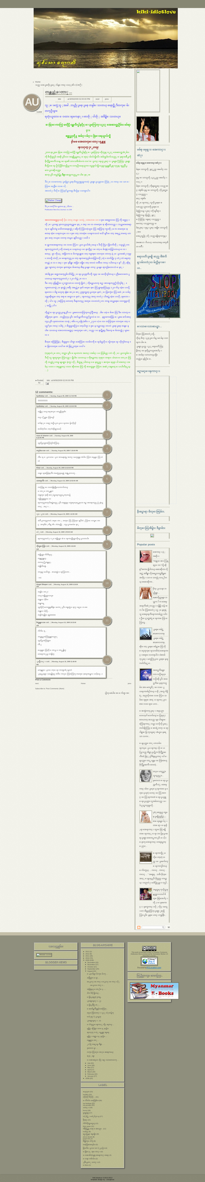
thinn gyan (87, 1126)
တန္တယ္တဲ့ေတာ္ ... (58, 92)
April (89, 1070)
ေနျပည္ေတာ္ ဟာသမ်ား (150, 743)
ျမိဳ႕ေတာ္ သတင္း (90, 1162)
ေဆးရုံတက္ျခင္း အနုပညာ (151, 711)
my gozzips (87, 1105)
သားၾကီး (40, 481)
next (97, 99)
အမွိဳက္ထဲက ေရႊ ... (93, 978)
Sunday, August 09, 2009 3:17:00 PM (64, 396)
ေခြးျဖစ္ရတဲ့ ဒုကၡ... (94, 997)
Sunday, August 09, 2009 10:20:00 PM (60, 468)
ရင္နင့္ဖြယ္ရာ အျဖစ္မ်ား (89, 1134)
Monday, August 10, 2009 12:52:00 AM (64, 481)
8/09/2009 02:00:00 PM (80, 99)
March (89, 1072)
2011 (88, 956)
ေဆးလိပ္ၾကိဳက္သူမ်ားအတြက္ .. (97, 1009)
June (89, 1065)
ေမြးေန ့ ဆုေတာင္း (91, 1152)
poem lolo (86, 1139)
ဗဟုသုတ (86, 1092)
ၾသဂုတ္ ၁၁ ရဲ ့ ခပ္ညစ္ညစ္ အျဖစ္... (99, 1032)
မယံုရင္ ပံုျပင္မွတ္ (94, 1017)
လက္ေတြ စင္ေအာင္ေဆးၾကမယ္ (100, 1052)
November (91, 964)
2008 (88, 1078)
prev (107, 99)
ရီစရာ (85, 1120)
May (89, 1067)
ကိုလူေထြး (40, 546)
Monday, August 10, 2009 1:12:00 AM (64, 514)
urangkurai (110, 1179)
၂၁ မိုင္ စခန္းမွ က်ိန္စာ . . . (96, 1044)
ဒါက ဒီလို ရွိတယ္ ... (93, 993)
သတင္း (86, 1107)
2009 (88, 960)
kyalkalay (40, 396)
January (90, 1076)
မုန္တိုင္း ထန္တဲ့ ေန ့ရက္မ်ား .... (97, 1036)
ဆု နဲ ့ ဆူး (90, 1056)
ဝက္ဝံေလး (40, 450)
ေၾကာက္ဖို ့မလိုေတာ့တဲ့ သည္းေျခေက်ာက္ (160, 857)
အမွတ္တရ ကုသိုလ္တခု (160, 889)
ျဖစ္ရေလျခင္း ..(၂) (94, 1001)
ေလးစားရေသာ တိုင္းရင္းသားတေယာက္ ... (103, 1060)
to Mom (85, 1165)
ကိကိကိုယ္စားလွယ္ (89, 1123)
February (90, 1074)
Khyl (38, 468)
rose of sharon (42, 436)
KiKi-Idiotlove (97, 1178)
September (91, 969)
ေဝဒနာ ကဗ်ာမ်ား (89, 1159)
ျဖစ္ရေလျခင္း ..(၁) (94, 1021)
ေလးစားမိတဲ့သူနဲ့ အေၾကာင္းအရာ (96, 1155)
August (90, 971)
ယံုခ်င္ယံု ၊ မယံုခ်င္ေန (91, 1116)
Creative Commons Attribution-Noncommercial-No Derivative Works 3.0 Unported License (149, 954)
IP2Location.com (154, 968)
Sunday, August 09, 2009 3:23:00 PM (64, 406)
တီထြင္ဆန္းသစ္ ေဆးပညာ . (93, 1129)
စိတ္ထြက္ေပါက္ (88, 1141)
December (91, 962)
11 (107, 620)
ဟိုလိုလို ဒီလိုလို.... (89, 1097)
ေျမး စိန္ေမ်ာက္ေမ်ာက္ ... (97, 974)
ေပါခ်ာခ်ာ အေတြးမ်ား (90, 1100)
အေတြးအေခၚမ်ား (89, 1144)
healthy (85, 1094)
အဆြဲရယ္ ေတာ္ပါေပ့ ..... (96, 989)
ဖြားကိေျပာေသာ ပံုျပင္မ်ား (94, 1148)
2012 (88, 954)
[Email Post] (47, 384)
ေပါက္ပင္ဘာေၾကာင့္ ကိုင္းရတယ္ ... (100, 1024)
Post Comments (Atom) (55, 689)
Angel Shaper (42, 584)
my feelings (87, 1103)
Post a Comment (42, 680)
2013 (88, 951)
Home (38, 82)
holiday (85, 1131)
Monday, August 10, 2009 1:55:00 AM (59, 532)
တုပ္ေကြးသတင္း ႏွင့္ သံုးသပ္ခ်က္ (100, 1013)
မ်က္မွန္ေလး (40, 622)
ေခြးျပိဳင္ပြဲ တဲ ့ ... (93, 1005)
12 (107, 659)
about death (87, 1137)
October (90, 967)
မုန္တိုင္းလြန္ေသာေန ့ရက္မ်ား (97, 1028)
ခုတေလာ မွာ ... (92, 1048)
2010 (88, 958)
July (89, 1063)
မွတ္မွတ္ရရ (86, 1113)
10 (107, 583)
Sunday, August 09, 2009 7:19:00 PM (65, 450)
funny (85, 1110)
